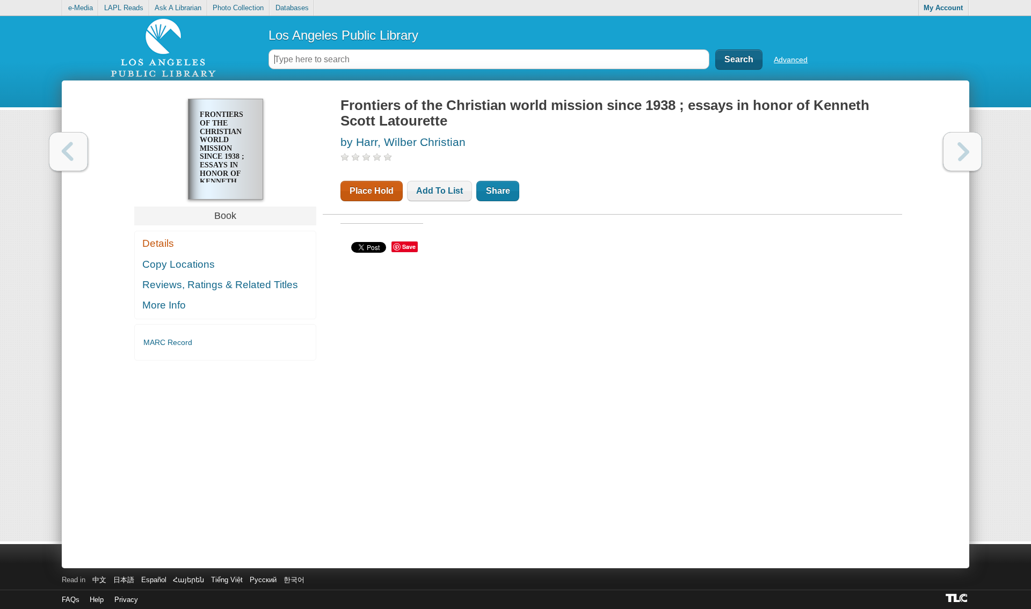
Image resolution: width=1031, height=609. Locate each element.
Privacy (126, 600)
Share (498, 190)
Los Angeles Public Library (343, 35)
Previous (68, 151)
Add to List (439, 190)
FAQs (70, 600)
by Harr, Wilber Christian (403, 142)
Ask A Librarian (178, 8)
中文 (99, 580)
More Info (164, 305)
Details (158, 243)
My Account (943, 8)
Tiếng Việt (227, 580)
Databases (292, 8)
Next (962, 151)
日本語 (123, 580)
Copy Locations (178, 264)
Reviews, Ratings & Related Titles (220, 284)
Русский (263, 580)
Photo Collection (238, 8)
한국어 (294, 580)
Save (409, 247)
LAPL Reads (123, 8)
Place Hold (372, 190)
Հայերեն (188, 580)
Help (97, 600)
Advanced (791, 59)
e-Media (80, 8)
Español (153, 580)
